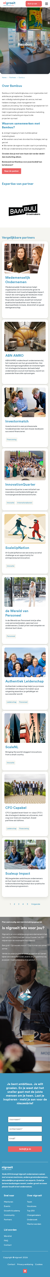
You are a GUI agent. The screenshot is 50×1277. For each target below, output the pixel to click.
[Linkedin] (25, 1271)
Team (29, 1202)
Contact (8, 1245)
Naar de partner (11, 171)
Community (9, 1215)
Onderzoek (32, 1219)
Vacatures (31, 1206)
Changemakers (34, 1215)
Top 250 (31, 1211)
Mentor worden (34, 1224)
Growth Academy (12, 1211)
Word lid (8, 1236)
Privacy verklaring (25, 1264)
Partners (12, 77)
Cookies (38, 1264)
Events (7, 1206)
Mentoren (8, 1202)
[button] (46, 3)
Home (4, 77)
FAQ (6, 1240)
